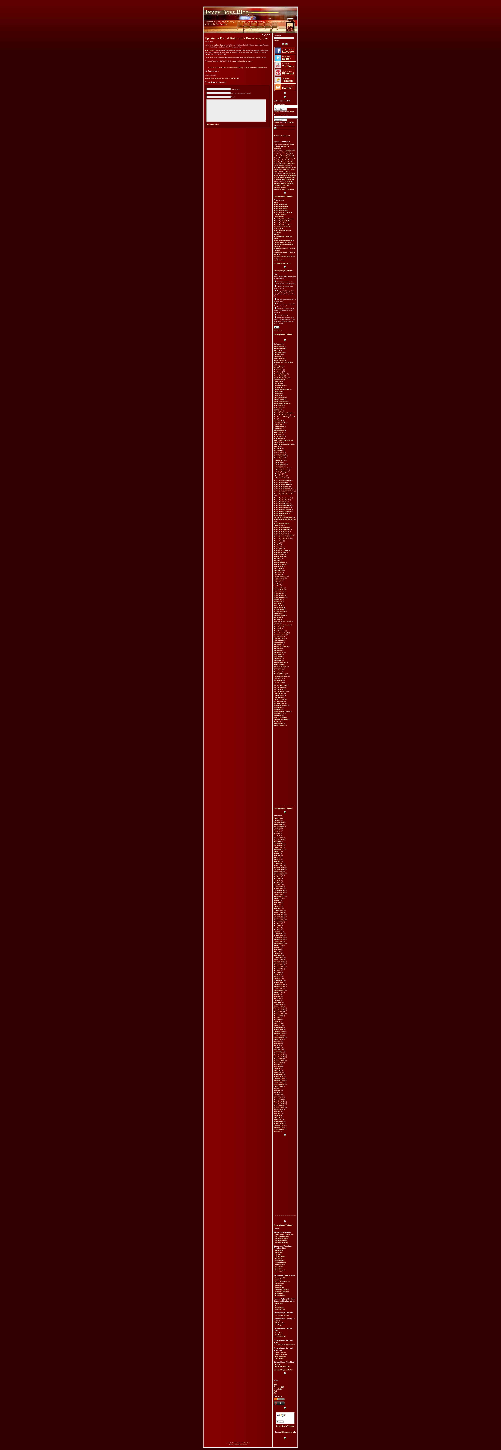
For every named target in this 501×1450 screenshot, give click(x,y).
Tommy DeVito (279, 699)
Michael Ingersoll (279, 595)
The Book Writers (279, 674)
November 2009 (279, 1033)
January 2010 (278, 1029)
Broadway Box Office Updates (283, 362)
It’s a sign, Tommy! (282, 315)
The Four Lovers (279, 689)
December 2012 (279, 961)
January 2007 (278, 1100)
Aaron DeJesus (279, 346)
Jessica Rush (278, 541)
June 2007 (277, 1090)
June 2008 (277, 1066)
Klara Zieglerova (280, 1264)
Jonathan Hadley (279, 562)
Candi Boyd (277, 368)
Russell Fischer (279, 652)
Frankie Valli (279, 695)
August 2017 (278, 851)
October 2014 (278, 918)
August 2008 (278, 1062)
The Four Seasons (280, 691)
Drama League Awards (281, 403)
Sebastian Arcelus (280, 477)
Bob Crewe (277, 354)
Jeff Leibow (277, 448)
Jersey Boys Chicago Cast (282, 488)
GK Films (278, 1364)
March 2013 (277, 955)
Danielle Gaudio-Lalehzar (282, 389)
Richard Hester (279, 640)
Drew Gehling (278, 405)
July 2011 (277, 994)
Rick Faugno (278, 642)
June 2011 (277, 996)
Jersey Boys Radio (281, 1240)
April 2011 (277, 1000)
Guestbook (277, 232)
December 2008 (279, 1055)
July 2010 (277, 1017)
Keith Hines (277, 574)
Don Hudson (278, 1252)
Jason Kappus (278, 438)
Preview (276, 111)
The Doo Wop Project (280, 685)
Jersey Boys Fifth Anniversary (283, 492)
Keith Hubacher (279, 1323)
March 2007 (277, 1096)
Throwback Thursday (280, 705)
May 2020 (277, 832)
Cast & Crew (278, 372)
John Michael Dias (280, 552)
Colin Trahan (278, 383)
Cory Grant (278, 462)
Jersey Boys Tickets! (283, 196)
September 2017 (279, 849)
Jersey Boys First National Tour (284, 494)
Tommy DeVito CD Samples (282, 226)
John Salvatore (279, 554)
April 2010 (277, 1023)
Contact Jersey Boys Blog (282, 242)
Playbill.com (279, 1279)
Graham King (278, 428)
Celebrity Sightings (280, 374)
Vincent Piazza (278, 723)
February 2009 (278, 1051)
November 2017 (279, 845)
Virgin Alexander (279, 725)
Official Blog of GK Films (282, 1366)
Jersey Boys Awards (280, 208)
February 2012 (278, 980)
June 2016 (277, 879)
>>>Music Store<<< (282, 263)
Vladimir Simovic (243, 1444)
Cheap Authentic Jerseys (282, 165)
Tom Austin (277, 707)
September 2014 (279, 920)
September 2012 (279, 967)
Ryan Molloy (278, 656)
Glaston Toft (278, 424)
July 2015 (277, 900)
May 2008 (277, 1068)
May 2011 (277, 998)
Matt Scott (277, 586)
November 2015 (279, 892)
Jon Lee (276, 560)
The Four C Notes (279, 687)
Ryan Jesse (278, 654)
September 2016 (279, 873)
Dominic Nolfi (279, 466)
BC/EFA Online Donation (282, 1281)
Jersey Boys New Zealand (282, 509)
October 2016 (278, 871)
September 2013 (279, 943)
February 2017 (278, 863)
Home (276, 202)
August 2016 (278, 875)
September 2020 (279, 826)
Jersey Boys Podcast (281, 513)
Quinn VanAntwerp (280, 634)
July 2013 (277, 947)
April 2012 (277, 976)
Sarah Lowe (278, 660)
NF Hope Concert (279, 611)
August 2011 (278, 992)
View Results (278, 330)
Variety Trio (277, 721)
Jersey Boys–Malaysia (281, 537)
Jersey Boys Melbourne (281, 503)
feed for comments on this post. (216, 78)
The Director (278, 680)
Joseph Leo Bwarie (280, 564)
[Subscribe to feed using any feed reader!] (284, 129)
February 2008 (278, 1074)
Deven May (277, 393)
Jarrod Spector (279, 436)
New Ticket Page (279, 260)
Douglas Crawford (279, 399)
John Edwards (278, 546)
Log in (276, 1383)
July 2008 (277, 1064)
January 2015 (278, 912)
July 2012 (277, 971)
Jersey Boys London (280, 204)
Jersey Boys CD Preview (282, 223)
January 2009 (278, 1053)
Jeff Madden (278, 450)
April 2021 (277, 820)
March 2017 (277, 861)
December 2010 (279, 1008)
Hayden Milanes (279, 430)
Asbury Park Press (211, 50)
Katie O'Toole (278, 572)
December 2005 (279, 1125)
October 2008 (278, 1059)
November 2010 (279, 1010)
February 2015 (278, 910)
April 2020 (277, 834)
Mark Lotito (277, 582)
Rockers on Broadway (281, 646)
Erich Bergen (278, 411)
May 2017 (277, 857)
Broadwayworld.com (281, 1278)
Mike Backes (278, 601)
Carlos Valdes (278, 370)
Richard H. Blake (279, 638)
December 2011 (279, 984)
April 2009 (277, 1047)
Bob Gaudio (278, 693)
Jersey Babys (279, 1307)
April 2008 (277, 1070)
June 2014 (277, 926)
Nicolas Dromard (279, 615)
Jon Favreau (278, 558)
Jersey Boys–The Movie (281, 539)
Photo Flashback (279, 631)
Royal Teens (278, 650)
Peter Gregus (278, 627)
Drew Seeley (278, 407)
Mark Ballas (278, 580)
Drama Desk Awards (280, 401)
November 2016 (279, 869)
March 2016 (277, 884)
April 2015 (277, 906)
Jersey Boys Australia (281, 482)
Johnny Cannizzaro (280, 556)
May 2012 (277, 974)
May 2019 (277, 836)
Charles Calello (279, 375)
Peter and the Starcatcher (282, 625)
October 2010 (278, 1012)
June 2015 (277, 902)
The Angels (277, 672)
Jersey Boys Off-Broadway (282, 511)
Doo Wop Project (279, 397)
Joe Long (277, 543)
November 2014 (279, 916)
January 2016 (278, 888)
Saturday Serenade (280, 662)
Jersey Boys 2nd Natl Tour (282, 480)
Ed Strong (277, 409)
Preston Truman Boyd (281, 633)
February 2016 (278, 886)
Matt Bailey (277, 584)
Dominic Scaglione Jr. (282, 468)
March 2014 (277, 931)
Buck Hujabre (278, 366)
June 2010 (277, 1019)
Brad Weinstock (279, 358)
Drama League (279, 1287)
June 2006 (277, 1113)
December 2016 (279, 867)
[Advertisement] (285, 766)
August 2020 (278, 828)
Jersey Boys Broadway (281, 484)
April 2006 (277, 1117)
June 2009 (277, 1043)
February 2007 (278, 1098)
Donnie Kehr (278, 395)
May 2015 (277, 904)
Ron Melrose (278, 648)
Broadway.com (279, 1283)
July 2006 (277, 1111)
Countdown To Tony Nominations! (255, 67)
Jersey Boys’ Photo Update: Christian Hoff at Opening (226, 67)
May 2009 (277, 1045)
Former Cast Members (281, 415)
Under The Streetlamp (281, 719)
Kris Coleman (279, 1266)
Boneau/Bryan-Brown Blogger (284, 1234)
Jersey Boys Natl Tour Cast (282, 230)
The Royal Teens (279, 703)
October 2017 (278, 847)
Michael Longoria (280, 476)
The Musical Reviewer (282, 1291)
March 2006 (277, 1119)
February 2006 (278, 1121)
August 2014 (278, 922)
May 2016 (277, 881)
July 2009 (277, 1041)
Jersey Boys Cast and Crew (283, 212)
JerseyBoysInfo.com (281, 1242)
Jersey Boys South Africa (282, 529)
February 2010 (278, 1027)
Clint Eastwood (279, 379)
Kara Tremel (278, 568)
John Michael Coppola (281, 550)
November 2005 (279, 1127)
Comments (279, 1387)
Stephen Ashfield (280, 1336)
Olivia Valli (277, 619)
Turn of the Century (280, 717)
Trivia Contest (278, 228)
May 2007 (277, 1092)
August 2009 (278, 1039)
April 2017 (277, 859)
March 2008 (277, 1072)
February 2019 (278, 838)
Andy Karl (277, 350)
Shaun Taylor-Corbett (280, 666)
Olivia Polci (277, 617)
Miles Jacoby (278, 605)
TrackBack (234, 78)
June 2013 (277, 949)
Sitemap (276, 234)
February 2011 (278, 1004)
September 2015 (279, 896)
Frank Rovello (278, 420)
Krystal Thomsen (279, 578)
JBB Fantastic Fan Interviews (283, 444)
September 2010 (279, 1014)
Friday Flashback (279, 422)
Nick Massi (278, 697)
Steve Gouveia (278, 668)
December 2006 (279, 1102)
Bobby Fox (277, 356)
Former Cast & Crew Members (283, 413)
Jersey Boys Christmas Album (283, 490)
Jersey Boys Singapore (281, 527)
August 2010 (278, 1016)
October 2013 (278, 941)
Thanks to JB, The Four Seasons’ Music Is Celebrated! (284, 146)
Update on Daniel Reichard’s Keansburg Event (237, 38)
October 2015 (278, 894)
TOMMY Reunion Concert (282, 711)
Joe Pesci (277, 544)
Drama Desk (278, 1285)
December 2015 (279, 890)
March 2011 (277, 1002)
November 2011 (279, 986)
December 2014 (279, 914)
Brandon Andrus (279, 360)
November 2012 (279, 963)
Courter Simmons (279, 385)
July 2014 (277, 924)
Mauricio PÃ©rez (279, 589)
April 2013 (277, 953)
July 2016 (277, 877)
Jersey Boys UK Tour (280, 533)
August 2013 (278, 945)
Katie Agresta (278, 570)
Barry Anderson (279, 352)
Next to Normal (278, 607)
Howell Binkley (279, 432)
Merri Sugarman (279, 591)
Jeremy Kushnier (279, 454)
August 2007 (278, 1086)
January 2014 (278, 935)
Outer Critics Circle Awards (282, 621)
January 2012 (278, 982)
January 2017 (278, 865)
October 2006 (278, 1106)
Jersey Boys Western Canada (283, 535)
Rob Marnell (278, 644)
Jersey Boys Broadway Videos (284, 240)
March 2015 (277, 908)
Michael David (278, 593)
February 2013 (278, 957)
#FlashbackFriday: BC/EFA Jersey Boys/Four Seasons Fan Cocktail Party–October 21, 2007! (285, 169)
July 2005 (277, 1131)
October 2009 (278, 1035)
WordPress (247, 1442)
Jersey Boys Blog (227, 12)
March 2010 (277, 1025)
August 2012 (278, 969)
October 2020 (278, 824)
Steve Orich (278, 670)
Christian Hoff (279, 460)
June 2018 (277, 841)
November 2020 (279, 822)
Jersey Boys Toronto (280, 531)
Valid (278, 1388)
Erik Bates (278, 1254)
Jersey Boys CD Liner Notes (283, 224)
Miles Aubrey (278, 603)
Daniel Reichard (280, 464)
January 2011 (278, 1006)
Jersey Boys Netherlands (282, 507)
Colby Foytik (278, 381)
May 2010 (277, 1021)
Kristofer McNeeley (280, 576)
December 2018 (279, 839)
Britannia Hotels (288, 1432)
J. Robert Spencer (280, 214)
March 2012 (277, 978)
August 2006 (278, 1109)
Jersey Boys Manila (280, 501)
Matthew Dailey (279, 588)
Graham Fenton (279, 426)
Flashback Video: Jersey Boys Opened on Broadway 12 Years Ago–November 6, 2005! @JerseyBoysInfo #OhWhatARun (284, 185)
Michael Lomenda (279, 597)
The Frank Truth (280, 1309)
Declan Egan (278, 391)
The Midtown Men (279, 701)
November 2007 (279, 1080)
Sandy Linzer (278, 658)
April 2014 (277, 929)
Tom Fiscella (278, 709)
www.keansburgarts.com (244, 61)
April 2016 (277, 883)
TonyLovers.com (280, 1295)
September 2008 (279, 1061)
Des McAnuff (279, 682)
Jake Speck (278, 434)
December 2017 (279, 843)
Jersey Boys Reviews (281, 206)
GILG (276, 1305)
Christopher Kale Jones (281, 377)
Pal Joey (277, 623)
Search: (277, 36)
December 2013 (279, 937)
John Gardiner (278, 548)
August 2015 (278, 898)
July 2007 (277, 1088)
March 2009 (277, 1049)
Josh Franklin (278, 566)
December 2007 (279, 1078)
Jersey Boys (278, 458)
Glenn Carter (279, 1333)
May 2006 (277, 1115)
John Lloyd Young (280, 472)
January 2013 (278, 959)
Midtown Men (278, 599)
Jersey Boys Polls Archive (282, 221)
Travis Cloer (278, 715)
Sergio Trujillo (278, 664)
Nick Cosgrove (278, 613)
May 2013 (277, 951)
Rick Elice (278, 678)
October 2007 (278, 1082)
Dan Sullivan (278, 387)
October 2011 (278, 988)
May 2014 (277, 928)
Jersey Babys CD (279, 456)
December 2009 (279, 1031)
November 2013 (279, 939)
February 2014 (278, 933)
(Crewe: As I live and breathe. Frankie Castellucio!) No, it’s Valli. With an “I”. (284, 310)
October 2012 (278, 965)
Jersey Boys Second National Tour (285, 519)
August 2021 (278, 818)
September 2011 (279, 990)
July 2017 (277, 853)
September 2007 (279, 1084)
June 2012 (277, 972)
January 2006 (278, 1123)
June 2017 (277, 855)
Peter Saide (277, 629)
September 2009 (279, 1037)
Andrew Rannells (279, 348)
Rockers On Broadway (282, 1289)
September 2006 (279, 1107)
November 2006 (279, 1104)
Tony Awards (278, 713)
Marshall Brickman (281, 676)
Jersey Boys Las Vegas (281, 498)
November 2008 (279, 1057)
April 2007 (277, 1094)
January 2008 (278, 1076)
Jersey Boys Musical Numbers (284, 219)
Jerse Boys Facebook (282, 1236)
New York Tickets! (282, 136)
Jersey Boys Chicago (281, 486)
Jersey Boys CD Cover (281, 210)
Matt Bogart (278, 474)
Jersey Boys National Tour (282, 505)
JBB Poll (276, 446)
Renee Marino (278, 636)
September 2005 (279, 1129)
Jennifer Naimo (279, 216)
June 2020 (277, 830)
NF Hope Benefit (279, 609)
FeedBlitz (291, 111)
